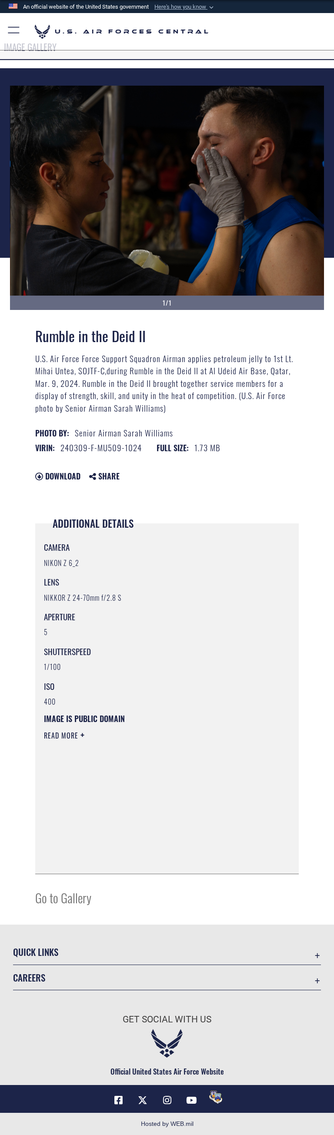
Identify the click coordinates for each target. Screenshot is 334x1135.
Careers (29, 977)
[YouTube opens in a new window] (191, 1100)
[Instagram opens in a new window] (167, 1100)
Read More (62, 735)
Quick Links (35, 952)
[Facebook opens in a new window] (118, 1100)
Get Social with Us (167, 1019)
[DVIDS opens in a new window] (215, 1097)
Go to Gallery (63, 897)
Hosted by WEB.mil (167, 1123)
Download (61, 476)
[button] (184, 7)
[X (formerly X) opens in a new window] (142, 1100)
